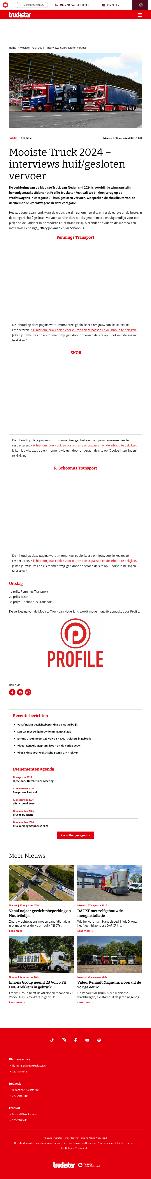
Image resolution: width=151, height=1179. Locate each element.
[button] (140, 5)
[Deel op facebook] (12, 692)
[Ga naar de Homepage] (20, 15)
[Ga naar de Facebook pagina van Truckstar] (75, 1040)
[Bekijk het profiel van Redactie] (20, 138)
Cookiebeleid (67, 1148)
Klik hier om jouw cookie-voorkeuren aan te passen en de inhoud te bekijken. (84, 330)
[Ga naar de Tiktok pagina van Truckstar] (52, 1040)
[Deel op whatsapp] (28, 692)
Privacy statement (106, 1143)
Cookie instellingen (126, 1143)
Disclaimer (90, 1143)
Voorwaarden (82, 1148)
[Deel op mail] (20, 692)
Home (12, 47)
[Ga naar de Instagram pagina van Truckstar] (63, 1040)
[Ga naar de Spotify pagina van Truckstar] (99, 1040)
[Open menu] (140, 15)
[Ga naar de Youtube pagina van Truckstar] (87, 1040)
